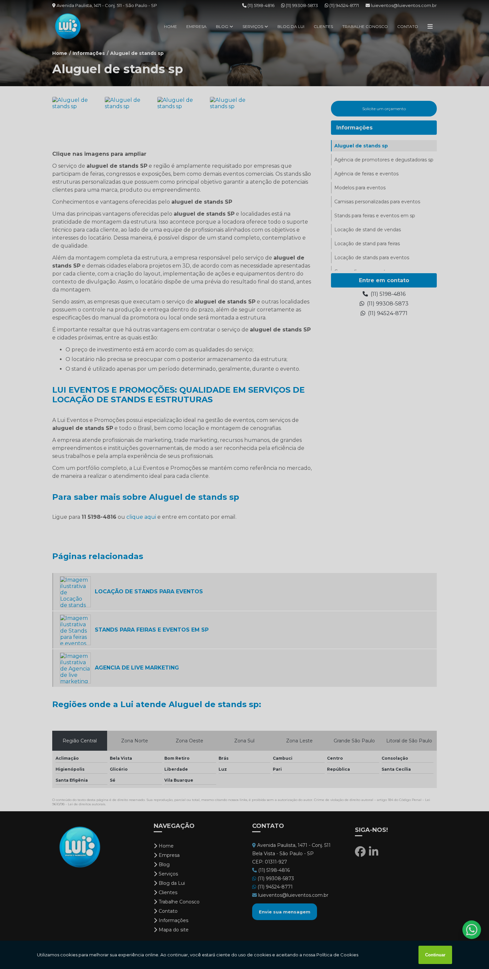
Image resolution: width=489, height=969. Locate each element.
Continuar (435, 954)
